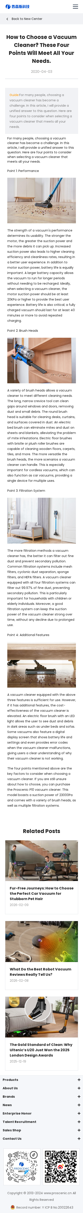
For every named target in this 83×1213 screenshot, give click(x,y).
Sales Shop (12, 1130)
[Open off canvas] (75, 6)
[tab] (41, 1080)
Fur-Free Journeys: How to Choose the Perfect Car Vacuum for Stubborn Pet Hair (41, 893)
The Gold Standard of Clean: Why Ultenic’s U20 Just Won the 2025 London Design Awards (41, 1050)
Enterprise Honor (17, 1113)
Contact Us (12, 1138)
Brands (9, 1096)
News (7, 1105)
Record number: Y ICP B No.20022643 (44, 1207)
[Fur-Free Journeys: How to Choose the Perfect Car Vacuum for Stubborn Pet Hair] (41, 860)
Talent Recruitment (19, 1122)
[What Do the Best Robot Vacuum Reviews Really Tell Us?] (41, 941)
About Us (10, 1088)
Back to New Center (27, 19)
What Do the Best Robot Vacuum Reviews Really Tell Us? (40, 972)
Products (10, 1080)
